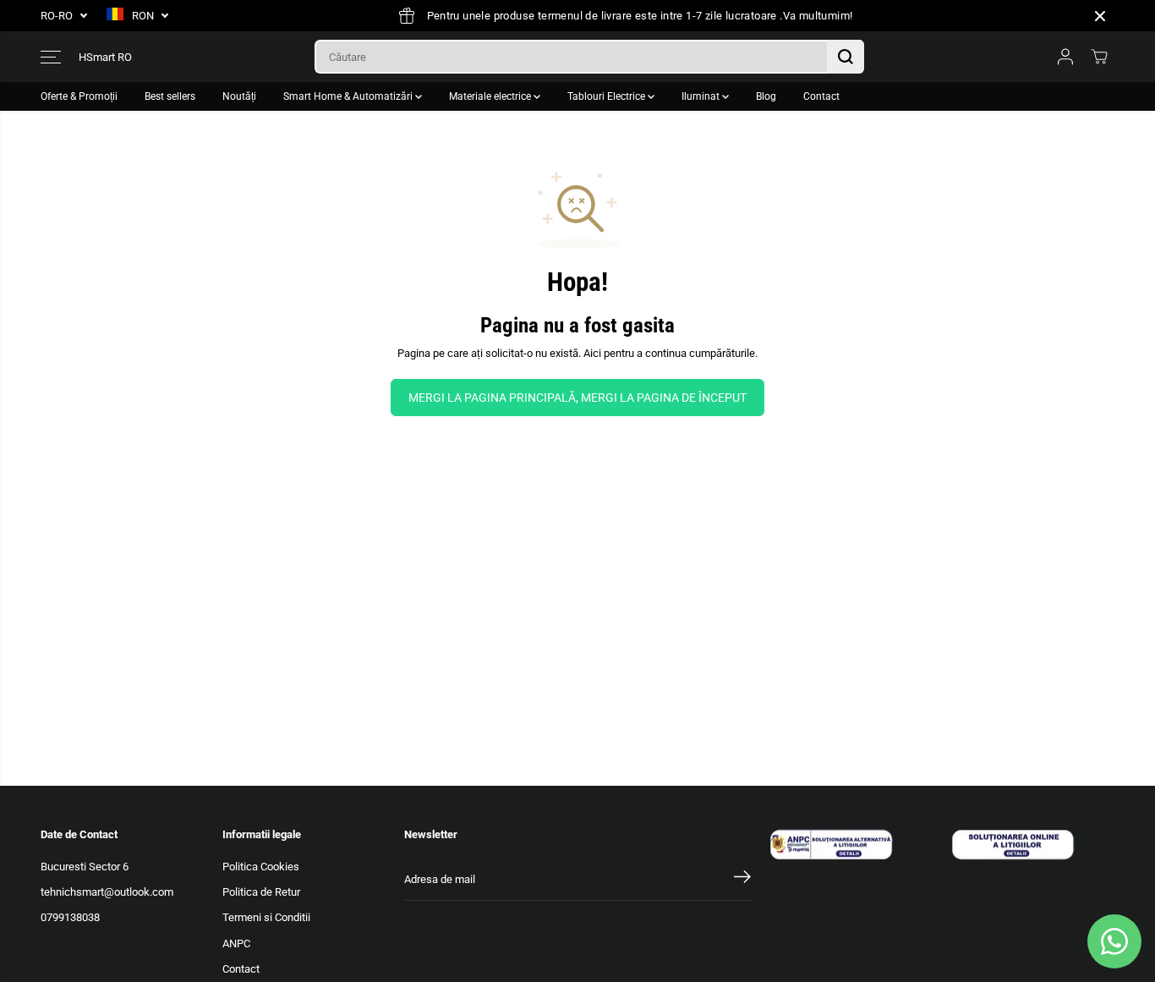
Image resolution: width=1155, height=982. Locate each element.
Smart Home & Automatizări (349, 96)
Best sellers (170, 96)
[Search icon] (845, 57)
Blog (766, 96)
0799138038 (70, 917)
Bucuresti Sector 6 (85, 866)
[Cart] (1099, 56)
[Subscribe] (742, 880)
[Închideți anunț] (1100, 16)
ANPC (236, 943)
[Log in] (1065, 56)
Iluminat (702, 96)
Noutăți (239, 96)
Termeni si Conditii (266, 917)
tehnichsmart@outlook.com (107, 892)
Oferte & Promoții (79, 96)
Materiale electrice (491, 96)
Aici (592, 353)
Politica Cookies (260, 866)
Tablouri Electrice (607, 96)
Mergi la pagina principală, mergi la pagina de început (577, 397)
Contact (821, 96)
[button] (51, 57)
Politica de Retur (261, 892)
